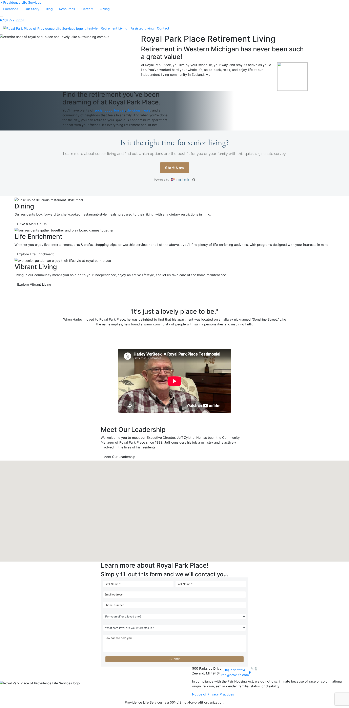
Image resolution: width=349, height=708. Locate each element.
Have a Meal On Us (31, 224)
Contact (163, 28)
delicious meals (138, 110)
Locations (10, 9)
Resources (67, 9)
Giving (105, 9)
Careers (87, 9)
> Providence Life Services (20, 2)
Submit (174, 659)
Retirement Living (114, 28)
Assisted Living (142, 28)
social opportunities (110, 110)
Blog (49, 9)
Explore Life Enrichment (35, 254)
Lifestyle (91, 28)
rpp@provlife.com (235, 675)
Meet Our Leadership (119, 457)
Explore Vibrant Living (34, 284)
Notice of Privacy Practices (213, 694)
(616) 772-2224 (12, 20)
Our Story (32, 9)
